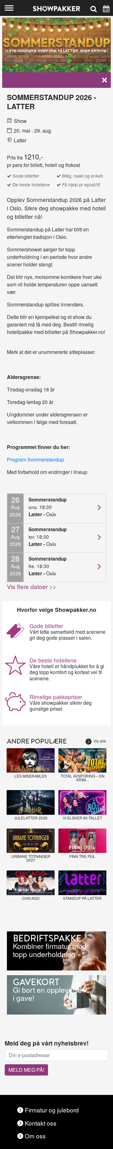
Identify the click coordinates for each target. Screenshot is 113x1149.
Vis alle (100, 740)
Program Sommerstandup (35, 459)
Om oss (35, 1135)
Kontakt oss (40, 1123)
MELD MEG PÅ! (26, 1069)
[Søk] (93, 8)
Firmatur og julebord (52, 1110)
